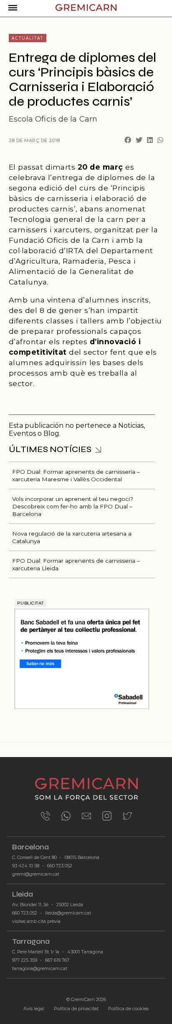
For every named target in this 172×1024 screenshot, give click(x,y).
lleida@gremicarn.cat (68, 913)
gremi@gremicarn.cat (35, 874)
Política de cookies (128, 1008)
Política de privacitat (76, 1008)
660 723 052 (59, 866)
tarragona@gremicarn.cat (39, 968)
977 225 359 (24, 960)
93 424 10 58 (25, 866)
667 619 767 (57, 960)
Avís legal (33, 1008)
